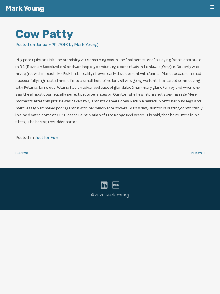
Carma (21, 153)
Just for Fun (46, 137)
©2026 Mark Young (110, 195)
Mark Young (25, 8)
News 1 (198, 153)
